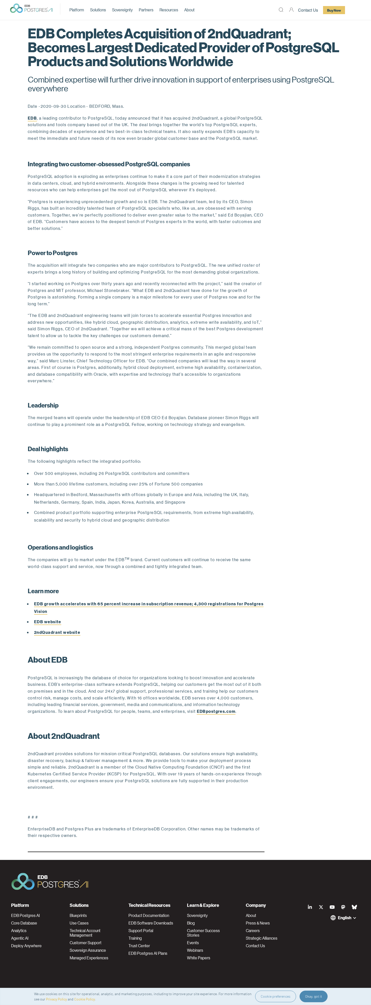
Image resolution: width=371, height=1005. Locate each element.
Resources (169, 9)
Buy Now (334, 10)
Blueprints (78, 915)
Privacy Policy (56, 999)
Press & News (258, 923)
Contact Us (308, 10)
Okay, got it (313, 996)
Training (135, 938)
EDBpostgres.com (216, 711)
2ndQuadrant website (57, 632)
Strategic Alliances (261, 938)
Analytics (18, 930)
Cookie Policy (84, 999)
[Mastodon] (343, 907)
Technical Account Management (85, 932)
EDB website (47, 621)
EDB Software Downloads (150, 923)
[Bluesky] (354, 907)
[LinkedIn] (310, 907)
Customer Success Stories (203, 932)
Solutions (98, 9)
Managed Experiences (89, 958)
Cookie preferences (275, 996)
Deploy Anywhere (26, 945)
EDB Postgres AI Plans (147, 953)
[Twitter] (321, 907)
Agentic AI (20, 938)
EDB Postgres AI (25, 915)
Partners (146, 9)
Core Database (24, 923)
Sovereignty (122, 9)
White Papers (198, 958)
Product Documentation (148, 915)
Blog (191, 923)
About (189, 9)
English (344, 917)
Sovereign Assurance (88, 950)
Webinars (195, 950)
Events (193, 942)
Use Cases (79, 923)
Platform (76, 9)
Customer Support (85, 942)
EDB (32, 118)
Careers (253, 930)
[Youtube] (332, 907)
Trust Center (139, 945)
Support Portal (140, 930)
